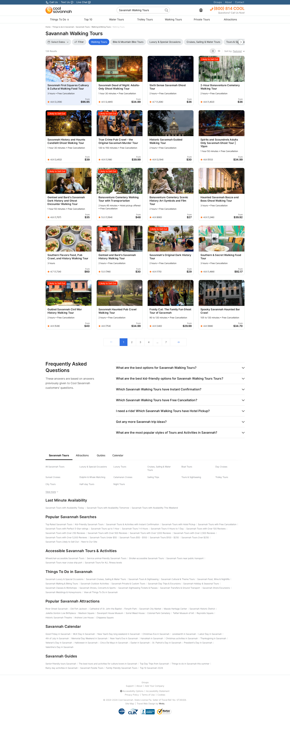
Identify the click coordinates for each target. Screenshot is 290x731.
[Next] (178, 342)
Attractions (230, 19)
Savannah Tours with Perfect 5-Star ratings (67, 528)
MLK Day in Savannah (84, 634)
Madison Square (86, 613)
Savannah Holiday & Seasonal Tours (201, 583)
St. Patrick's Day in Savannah (166, 642)
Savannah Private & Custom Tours (128, 583)
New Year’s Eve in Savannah (124, 638)
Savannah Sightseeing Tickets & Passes (138, 588)
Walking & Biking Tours (101, 27)
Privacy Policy (132, 694)
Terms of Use (148, 694)
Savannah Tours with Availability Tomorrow (108, 507)
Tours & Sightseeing (191, 477)
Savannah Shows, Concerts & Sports (97, 588)
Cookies (161, 694)
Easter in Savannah (140, 642)
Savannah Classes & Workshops (61, 588)
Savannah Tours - (133, 537)
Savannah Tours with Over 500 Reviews (107, 533)
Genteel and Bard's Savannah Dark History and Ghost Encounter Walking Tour (66, 201)
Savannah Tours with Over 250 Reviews (65, 533)
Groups (218, 2)
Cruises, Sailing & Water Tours (159, 468)
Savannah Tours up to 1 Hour (105, 528)
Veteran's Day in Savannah (59, 642)
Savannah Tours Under (103, 537)
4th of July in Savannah (57, 638)
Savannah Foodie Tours (91, 668)
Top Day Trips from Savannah (154, 663)
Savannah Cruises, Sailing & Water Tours (106, 579)
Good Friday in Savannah (58, 634)
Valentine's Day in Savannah (59, 647)
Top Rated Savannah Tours (59, 524)
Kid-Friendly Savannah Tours (89, 524)
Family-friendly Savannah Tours (121, 668)
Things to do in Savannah (63, 27)
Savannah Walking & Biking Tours (62, 583)
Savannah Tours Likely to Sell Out (62, 541)
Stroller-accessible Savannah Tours (146, 558)
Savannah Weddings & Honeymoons (63, 592)
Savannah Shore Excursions (216, 588)
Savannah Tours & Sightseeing (143, 579)
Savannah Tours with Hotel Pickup (178, 524)
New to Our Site (89, 541)
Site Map (129, 703)
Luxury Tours (119, 466)
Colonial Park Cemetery (158, 613)
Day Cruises (221, 466)
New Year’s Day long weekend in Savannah (118, 634)
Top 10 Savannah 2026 (151, 668)
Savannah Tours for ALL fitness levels (103, 562)
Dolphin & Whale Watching (92, 477)
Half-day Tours (86, 484)
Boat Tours (186, 466)
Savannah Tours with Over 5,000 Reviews (66, 537)
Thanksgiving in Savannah (213, 638)
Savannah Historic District (202, 608)
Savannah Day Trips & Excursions (164, 583)
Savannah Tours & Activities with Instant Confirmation (132, 524)
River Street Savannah (57, 608)
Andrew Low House (84, 617)
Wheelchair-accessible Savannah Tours (65, 558)
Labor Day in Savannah (210, 634)
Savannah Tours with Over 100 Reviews (206, 528)
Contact (239, 2)
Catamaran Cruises (122, 477)
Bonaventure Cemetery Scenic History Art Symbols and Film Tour (168, 201)
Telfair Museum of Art (183, 613)
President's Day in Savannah (198, 642)
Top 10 (88, 19)
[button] (180, 367)
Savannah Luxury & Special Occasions (64, 579)
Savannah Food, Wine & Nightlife (213, 579)
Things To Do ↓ (59, 19)
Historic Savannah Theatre (59, 617)
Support (130, 686)
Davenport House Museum (110, 613)
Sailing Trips (153, 477)
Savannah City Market (150, 608)
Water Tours (116, 19)
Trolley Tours (145, 19)
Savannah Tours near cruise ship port (64, 562)
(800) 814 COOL (229, 8)
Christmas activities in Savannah (182, 638)
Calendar (117, 455)
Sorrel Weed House (135, 613)
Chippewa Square (105, 617)
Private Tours (202, 19)
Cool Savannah (125, 700)
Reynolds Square (205, 613)
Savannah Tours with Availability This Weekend (155, 507)
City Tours (51, 484)
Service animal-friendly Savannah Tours (106, 558)
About (228, 2)
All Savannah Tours (55, 466)
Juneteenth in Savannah (184, 634)
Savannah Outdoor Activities (95, 583)
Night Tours (119, 484)
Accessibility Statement (157, 691)
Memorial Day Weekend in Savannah (89, 638)
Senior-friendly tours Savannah (61, 663)
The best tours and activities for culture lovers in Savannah (108, 663)
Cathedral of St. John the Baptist (106, 608)
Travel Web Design (146, 703)
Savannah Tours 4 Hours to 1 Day (167, 528)
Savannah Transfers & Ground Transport (180, 588)
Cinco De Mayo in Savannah (114, 642)
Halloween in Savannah (86, 642)
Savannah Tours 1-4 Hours (135, 528)
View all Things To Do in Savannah (101, 592)
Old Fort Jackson (78, 608)
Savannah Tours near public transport (185, 558)
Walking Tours (173, 19)
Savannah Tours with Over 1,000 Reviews (150, 533)
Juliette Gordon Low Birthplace (61, 613)
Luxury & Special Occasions (93, 466)
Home (48, 27)
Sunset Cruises (53, 477)
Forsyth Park (130, 608)
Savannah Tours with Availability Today (65, 507)
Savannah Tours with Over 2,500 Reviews (194, 533)
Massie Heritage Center (175, 608)
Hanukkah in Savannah (152, 638)
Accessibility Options (133, 691)
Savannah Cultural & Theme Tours (178, 579)
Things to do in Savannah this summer (190, 663)
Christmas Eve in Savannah (155, 634)
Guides (101, 455)
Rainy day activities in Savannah (62, 668)
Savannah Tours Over (195, 537)
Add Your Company (154, 686)
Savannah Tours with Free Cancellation (217, 524)
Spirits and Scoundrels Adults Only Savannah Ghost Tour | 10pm (219, 143)
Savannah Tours (83, 27)
